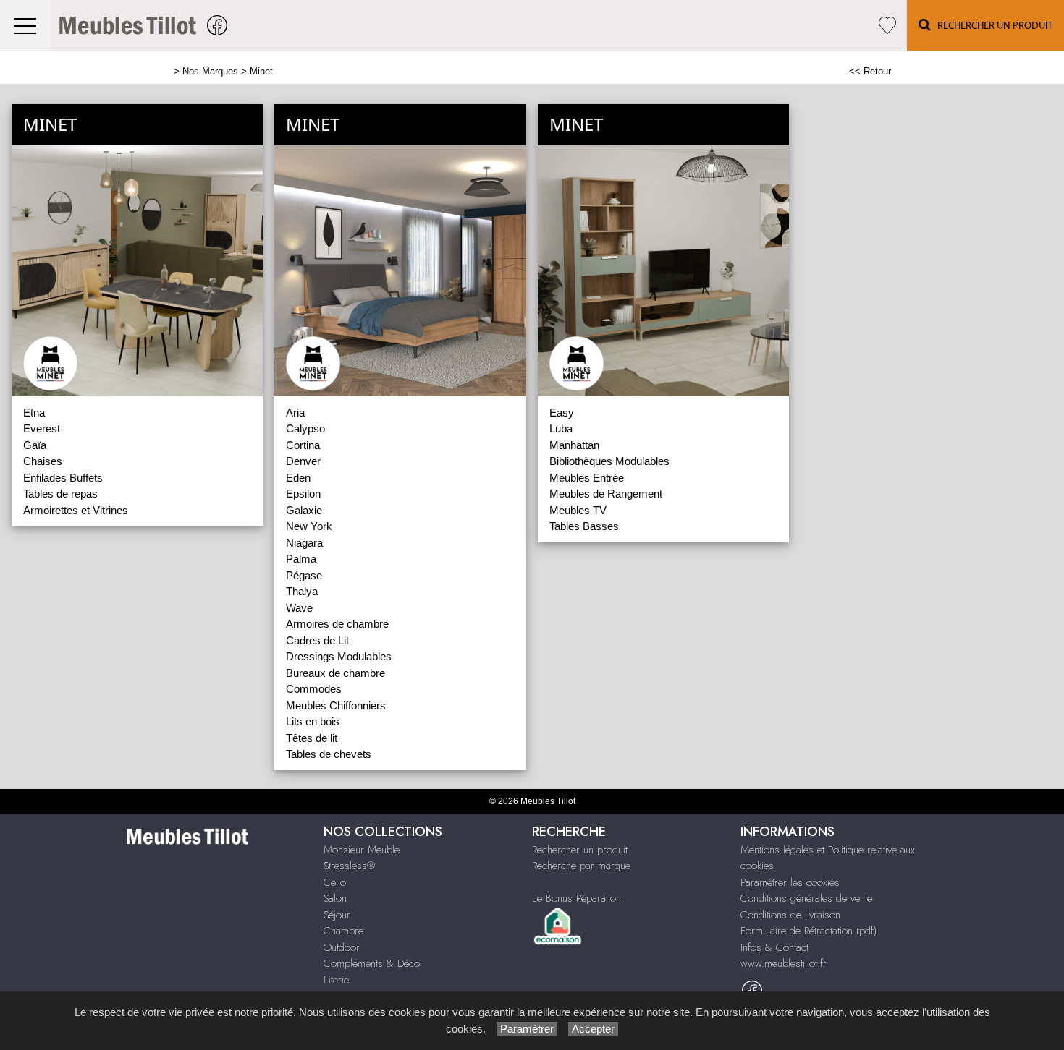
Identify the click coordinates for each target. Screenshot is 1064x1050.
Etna (34, 412)
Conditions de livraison (790, 915)
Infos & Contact (774, 947)
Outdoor (342, 947)
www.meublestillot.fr (783, 963)
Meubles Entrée (586, 477)
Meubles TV (578, 510)
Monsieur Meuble (362, 850)
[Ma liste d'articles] (887, 25)
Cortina (303, 445)
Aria (295, 412)
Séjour (337, 915)
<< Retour (870, 71)
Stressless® (349, 866)
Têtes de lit (311, 738)
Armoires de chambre (337, 624)
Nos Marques (210, 71)
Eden (298, 477)
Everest (41, 428)
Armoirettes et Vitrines (75, 510)
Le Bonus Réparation (576, 898)
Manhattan (574, 445)
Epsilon (303, 493)
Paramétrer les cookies (790, 882)
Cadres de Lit (317, 640)
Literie (336, 980)
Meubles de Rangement (605, 493)
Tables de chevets (328, 754)
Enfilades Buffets (63, 477)
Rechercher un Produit (991, 26)
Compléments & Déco (372, 963)
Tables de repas (60, 493)
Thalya (302, 591)
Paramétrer (527, 1029)
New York (309, 526)
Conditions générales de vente (806, 898)
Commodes (314, 689)
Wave (299, 608)
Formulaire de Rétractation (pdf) (808, 931)
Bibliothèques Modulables (609, 461)
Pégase (304, 575)
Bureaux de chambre (335, 673)
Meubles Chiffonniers (336, 705)
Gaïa (34, 445)
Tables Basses (584, 526)
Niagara (304, 543)
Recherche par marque (581, 866)
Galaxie (304, 510)
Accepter (593, 1029)
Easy (561, 412)
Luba (561, 428)
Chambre (343, 931)
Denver (303, 461)
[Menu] (25, 25)
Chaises (42, 461)
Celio (335, 882)
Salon (335, 898)
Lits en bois (312, 721)
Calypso (305, 428)
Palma (301, 558)
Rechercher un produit (580, 850)
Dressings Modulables (339, 656)
